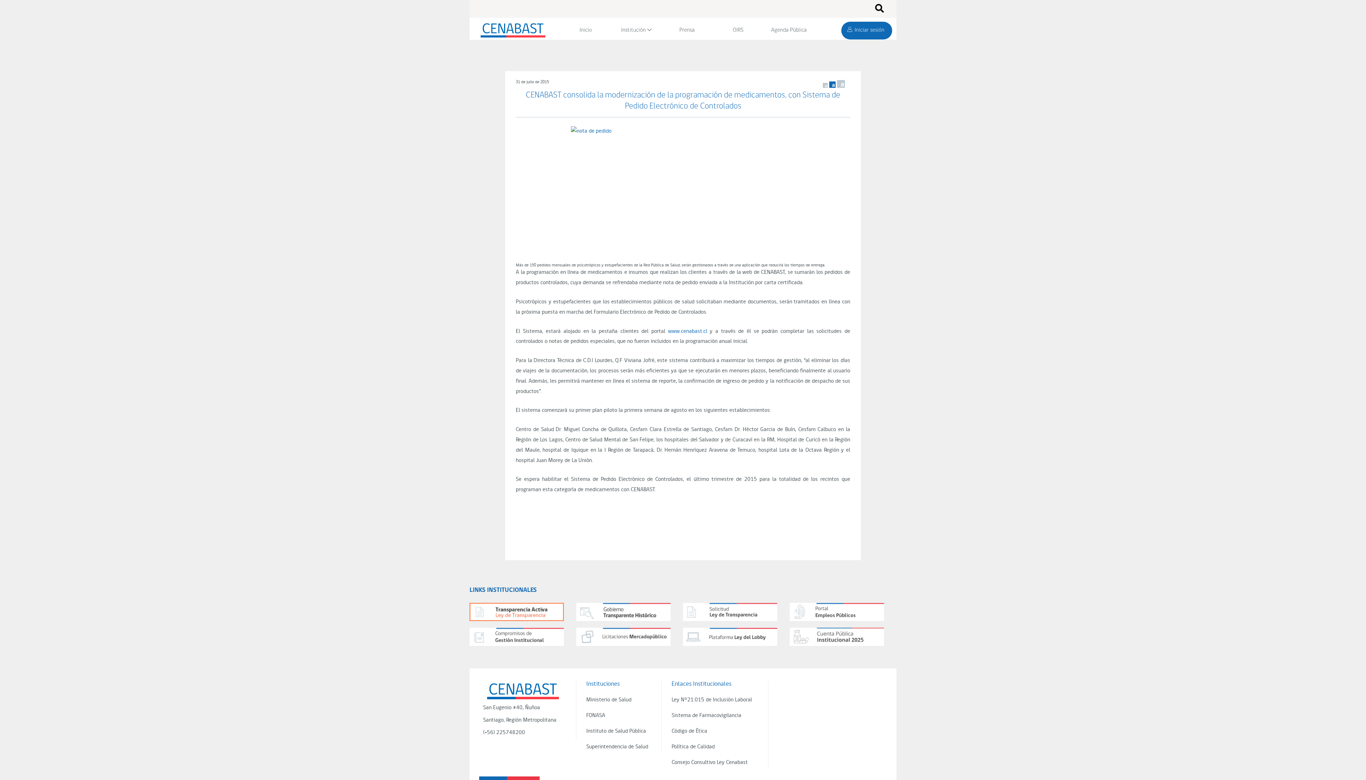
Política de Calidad (693, 747)
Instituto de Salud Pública (616, 731)
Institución (633, 30)
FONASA (595, 715)
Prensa (687, 30)
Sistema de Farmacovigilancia (706, 715)
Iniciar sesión (869, 30)
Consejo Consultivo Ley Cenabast (710, 762)
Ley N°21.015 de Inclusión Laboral (712, 700)
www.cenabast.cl (687, 331)
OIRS (738, 30)
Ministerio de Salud (608, 700)
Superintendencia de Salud (617, 747)
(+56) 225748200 (504, 733)
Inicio (585, 30)
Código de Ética (689, 731)
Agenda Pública (789, 30)
